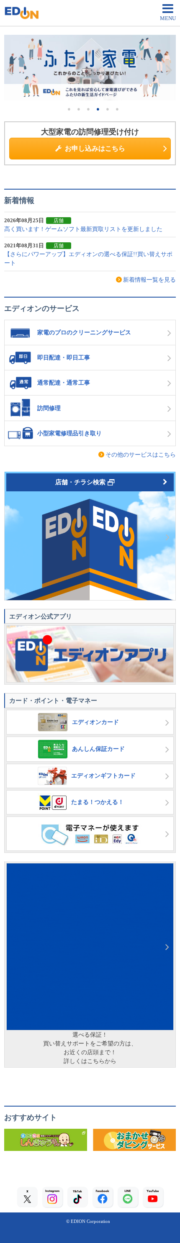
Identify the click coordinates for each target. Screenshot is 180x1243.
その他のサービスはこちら (140, 455)
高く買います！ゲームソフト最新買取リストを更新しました (83, 229)
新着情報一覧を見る (149, 280)
